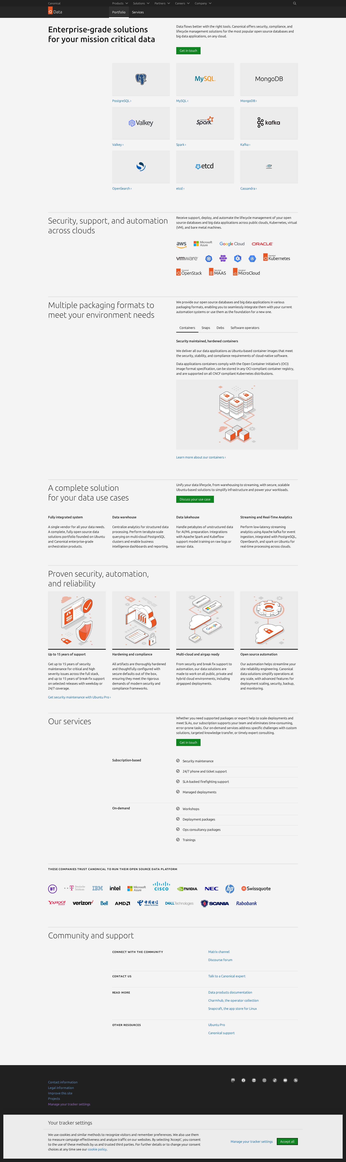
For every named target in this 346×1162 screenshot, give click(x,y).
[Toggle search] (294, 3)
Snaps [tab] (206, 327)
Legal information (61, 1087)
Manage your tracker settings (69, 1104)
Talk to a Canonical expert (226, 976)
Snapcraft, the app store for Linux (232, 1008)
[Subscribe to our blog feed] (294, 1081)
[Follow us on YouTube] (284, 1081)
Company (201, 3)
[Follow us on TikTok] (273, 1081)
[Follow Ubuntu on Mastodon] (232, 1081)
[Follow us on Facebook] (242, 1081)
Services (138, 12)
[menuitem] (119, 3)
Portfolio (119, 12)
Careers (180, 3)
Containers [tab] (187, 327)
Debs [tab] (220, 327)
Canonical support (221, 1033)
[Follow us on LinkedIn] (253, 1081)
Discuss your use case (195, 499)
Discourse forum (220, 960)
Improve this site (60, 1093)
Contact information (62, 1082)
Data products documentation (230, 992)
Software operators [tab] (245, 327)
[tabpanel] (237, 402)
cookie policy (97, 1149)
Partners (160, 3)
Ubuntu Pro (216, 1025)
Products (117, 3)
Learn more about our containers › (201, 457)
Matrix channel (219, 951)
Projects (54, 1098)
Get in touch (188, 742)
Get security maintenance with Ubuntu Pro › (79, 697)
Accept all (287, 1141)
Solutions (139, 3)
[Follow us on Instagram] (263, 1081)
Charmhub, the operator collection (233, 1000)
